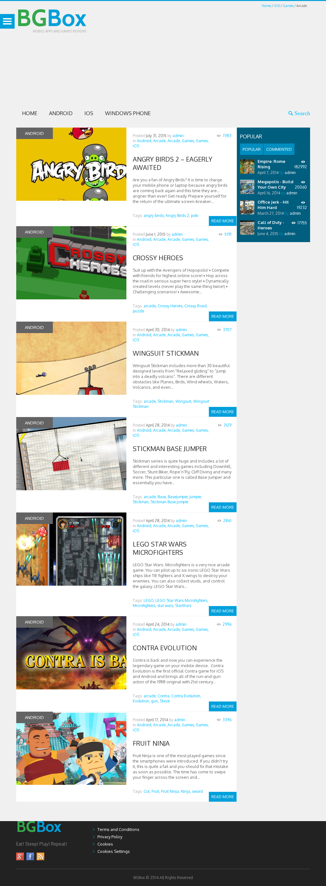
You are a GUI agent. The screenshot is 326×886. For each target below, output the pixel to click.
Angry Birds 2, (178, 215)
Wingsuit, (183, 401)
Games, (188, 140)
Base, (162, 496)
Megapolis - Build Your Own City (276, 184)
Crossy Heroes (158, 258)
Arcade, (160, 140)
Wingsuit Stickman (166, 353)
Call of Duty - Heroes (271, 225)
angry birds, (154, 215)
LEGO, (149, 600)
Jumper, (195, 496)
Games (288, 5)
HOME (29, 113)
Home (266, 5)
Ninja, (186, 791)
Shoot (165, 701)
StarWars (183, 605)
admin (178, 135)
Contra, (164, 696)
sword (197, 791)
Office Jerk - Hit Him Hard (273, 204)
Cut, (147, 791)
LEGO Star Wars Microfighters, (181, 600)
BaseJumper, (178, 496)
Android (61, 113)
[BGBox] (38, 838)
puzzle (138, 311)
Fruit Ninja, (170, 791)
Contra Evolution (165, 648)
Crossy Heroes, (170, 305)
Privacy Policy (109, 836)
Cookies (105, 844)
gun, (155, 701)
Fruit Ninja (151, 743)
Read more (222, 221)
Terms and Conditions (118, 829)
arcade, (150, 305)
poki (194, 215)
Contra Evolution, (186, 696)
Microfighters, (144, 605)
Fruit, (156, 791)
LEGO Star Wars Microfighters (160, 548)
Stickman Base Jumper (170, 448)
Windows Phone (128, 113)
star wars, (165, 605)
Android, (144, 140)
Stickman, (166, 401)
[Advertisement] (216, 53)
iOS (277, 5)
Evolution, (141, 701)
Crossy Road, (196, 305)
